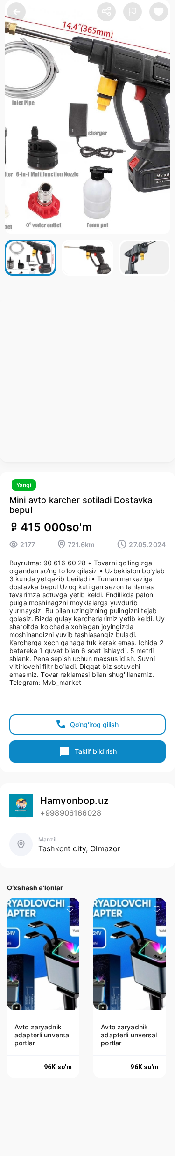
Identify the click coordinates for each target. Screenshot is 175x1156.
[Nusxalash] (106, 12)
